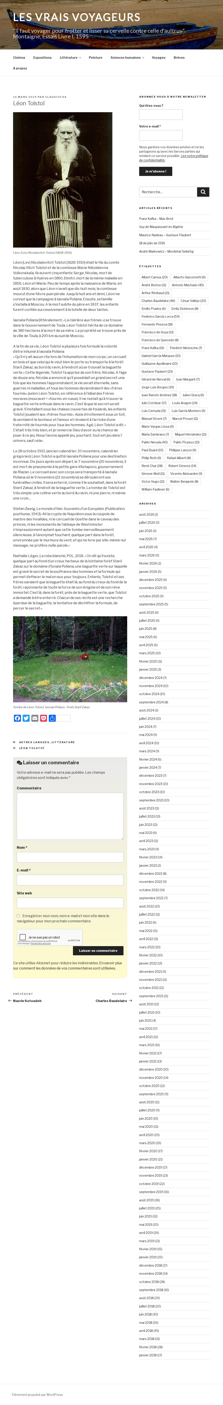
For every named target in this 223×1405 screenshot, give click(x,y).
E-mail (24, 870)
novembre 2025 (150, 588)
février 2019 (148, 1249)
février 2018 (148, 1347)
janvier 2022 (148, 963)
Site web (24, 893)
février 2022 (148, 955)
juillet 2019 (147, 1208)
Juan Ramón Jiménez (159, 395)
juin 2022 (145, 922)
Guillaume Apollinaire (160, 363)
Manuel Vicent (154, 418)
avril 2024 (146, 743)
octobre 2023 (149, 792)
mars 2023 (147, 849)
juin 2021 (145, 1020)
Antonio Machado (188, 285)
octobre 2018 (149, 1282)
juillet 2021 (146, 1012)
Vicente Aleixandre (186, 473)
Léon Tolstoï (32, 748)
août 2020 (146, 1102)
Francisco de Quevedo (160, 340)
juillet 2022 (147, 914)
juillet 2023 (147, 816)
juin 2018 (145, 1314)
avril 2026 (146, 547)
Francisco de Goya (158, 332)
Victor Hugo (153, 481)
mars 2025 (147, 653)
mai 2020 (146, 1126)
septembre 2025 (151, 604)
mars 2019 (146, 1241)
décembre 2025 (150, 580)
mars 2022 (147, 947)
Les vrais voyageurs (77, 17)
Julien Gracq (193, 395)
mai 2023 (145, 833)
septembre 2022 (151, 898)
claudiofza (56, 96)
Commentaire (29, 788)
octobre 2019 (149, 1184)
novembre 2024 (150, 686)
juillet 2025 (147, 620)
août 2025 (146, 612)
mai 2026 (146, 539)
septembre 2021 (151, 996)
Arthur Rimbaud (155, 293)
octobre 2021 (149, 988)
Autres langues (34, 742)
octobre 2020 (149, 1086)
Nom (22, 847)
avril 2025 (146, 645)
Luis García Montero (188, 411)
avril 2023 (146, 841)
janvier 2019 (148, 1257)
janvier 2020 (148, 1159)
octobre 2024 (149, 694)
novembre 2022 (150, 881)
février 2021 (147, 1053)
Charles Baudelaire (158, 301)
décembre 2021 (150, 971)
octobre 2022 (149, 890)
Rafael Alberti (179, 458)
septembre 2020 (151, 1094)
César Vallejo (193, 301)
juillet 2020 (147, 1110)
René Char (152, 466)
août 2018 (146, 1298)
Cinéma (19, 57)
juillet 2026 (147, 522)
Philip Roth (151, 458)
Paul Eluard (152, 450)
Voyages (159, 57)
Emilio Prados (154, 308)
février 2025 (148, 661)
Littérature (69, 57)
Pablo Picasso (186, 442)
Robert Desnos (182, 466)
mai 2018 (145, 1322)
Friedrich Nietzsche (186, 348)
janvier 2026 (148, 571)
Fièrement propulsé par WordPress (37, 1394)
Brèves (179, 57)
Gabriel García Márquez (161, 356)
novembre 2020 (151, 1078)
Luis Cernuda (154, 411)
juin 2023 (145, 824)
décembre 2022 (150, 873)
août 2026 (146, 514)
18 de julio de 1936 (152, 243)
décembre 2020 (151, 1069)
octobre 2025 (149, 596)
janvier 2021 (147, 1061)
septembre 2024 (151, 702)
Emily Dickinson (184, 308)
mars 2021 (146, 1045)
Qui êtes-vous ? (151, 105)
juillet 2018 (147, 1306)
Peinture (95, 57)
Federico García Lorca (161, 316)
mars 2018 (146, 1339)
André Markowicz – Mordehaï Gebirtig (166, 251)
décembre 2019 (150, 1167)
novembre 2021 (150, 979)
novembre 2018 (150, 1273)
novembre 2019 (150, 1175)
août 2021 (146, 1004)
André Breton (154, 285)
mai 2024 (146, 735)
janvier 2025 (148, 669)
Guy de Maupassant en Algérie (161, 227)
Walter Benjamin (184, 481)
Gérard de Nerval (156, 379)
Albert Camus (155, 277)
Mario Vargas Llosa (158, 426)
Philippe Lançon (182, 450)
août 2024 (146, 710)
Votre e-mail (150, 126)
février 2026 (148, 563)
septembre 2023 (151, 800)
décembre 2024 (150, 678)
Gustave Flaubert (157, 371)
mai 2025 (146, 637)
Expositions (42, 57)
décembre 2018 (150, 1265)
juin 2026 (145, 531)
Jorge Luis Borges (158, 387)
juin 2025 (145, 628)
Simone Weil (153, 473)
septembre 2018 (151, 1290)
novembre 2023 (150, 784)
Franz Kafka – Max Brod (156, 218)
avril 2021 (146, 1037)
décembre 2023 (150, 775)
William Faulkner (155, 489)
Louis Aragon (185, 403)
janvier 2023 (148, 865)
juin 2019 (145, 1216)
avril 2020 (146, 1135)
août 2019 (146, 1200)
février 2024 (148, 759)
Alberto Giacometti (189, 277)
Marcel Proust (185, 418)
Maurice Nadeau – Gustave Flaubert (165, 235)
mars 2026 (147, 555)
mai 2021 (145, 1028)
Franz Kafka (153, 348)
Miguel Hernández (190, 434)
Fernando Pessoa (157, 324)
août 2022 (146, 906)
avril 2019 (146, 1233)
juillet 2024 (147, 718)
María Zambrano (155, 434)
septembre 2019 (151, 1192)
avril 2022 (146, 939)
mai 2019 (145, 1224)
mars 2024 (147, 751)
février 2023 (148, 857)
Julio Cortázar (154, 403)
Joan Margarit (188, 379)
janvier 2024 (148, 767)
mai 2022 (145, 931)
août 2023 (146, 808)
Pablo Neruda (155, 442)
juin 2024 (145, 726)
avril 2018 (146, 1331)
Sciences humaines (126, 57)
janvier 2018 (148, 1355)
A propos (20, 68)
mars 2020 (147, 1143)
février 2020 (148, 1151)
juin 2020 (145, 1118)
